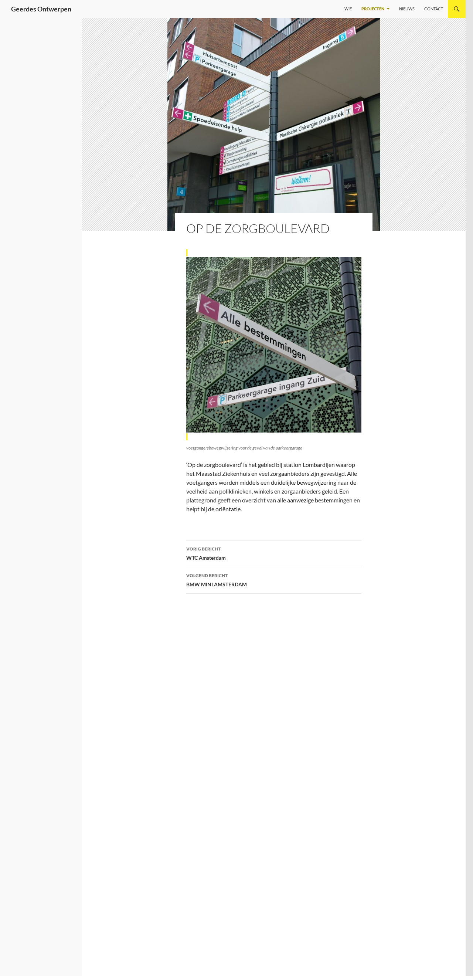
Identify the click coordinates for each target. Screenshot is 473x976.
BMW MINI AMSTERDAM (216, 580)
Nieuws (407, 8)
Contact (433, 8)
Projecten (372, 8)
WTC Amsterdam (206, 553)
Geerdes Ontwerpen (41, 9)
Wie (348, 8)
